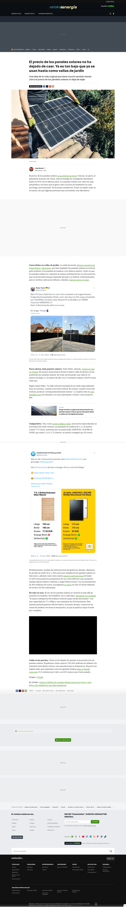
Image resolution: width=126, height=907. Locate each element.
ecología (71, 691)
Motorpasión (76, 867)
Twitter (110, 14)
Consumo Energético (45, 13)
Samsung (33, 826)
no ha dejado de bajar (67, 175)
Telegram (90, 836)
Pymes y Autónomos (106, 870)
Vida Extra (30, 870)
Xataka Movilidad (52, 823)
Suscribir (95, 822)
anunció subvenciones (73, 576)
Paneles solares (49, 691)
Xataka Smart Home (16, 875)
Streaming (15, 820)
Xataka (14, 867)
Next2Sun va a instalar (86, 595)
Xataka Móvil (15, 870)
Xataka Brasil (15, 893)
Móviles (14, 823)
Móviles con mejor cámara (76, 807)
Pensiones (63, 49)
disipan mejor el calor (79, 280)
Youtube (83, 836)
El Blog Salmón (107, 867)
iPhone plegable (45, 807)
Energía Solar (61, 691)
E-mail (53, 86)
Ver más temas (17, 837)
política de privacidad (89, 825)
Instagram (86, 836)
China (34, 49)
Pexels (40, 677)
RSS (94, 836)
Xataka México (16, 890)
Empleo (32, 830)
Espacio (49, 820)
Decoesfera (91, 870)
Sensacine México (47, 890)
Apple (13, 826)
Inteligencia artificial (53, 826)
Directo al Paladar (62, 867)
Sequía (55, 49)
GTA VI (78, 49)
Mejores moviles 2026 (31, 807)
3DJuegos (30, 867)
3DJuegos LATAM (32, 890)
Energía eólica (30, 13)
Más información (77, 905)
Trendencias (91, 867)
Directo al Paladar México (62, 891)
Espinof (44, 870)
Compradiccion (92, 872)
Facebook (113, 14)
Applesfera (15, 872)
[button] (40, 168)
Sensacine (45, 867)
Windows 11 (50, 830)
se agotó (67, 584)
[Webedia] (110, 1)
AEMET (28, 49)
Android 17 (55, 807)
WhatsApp (72, 836)
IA (88, 49)
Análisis (32, 820)
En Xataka (61, 407)
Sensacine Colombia (45, 893)
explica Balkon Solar (61, 423)
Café (84, 49)
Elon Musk (41, 49)
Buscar (111, 851)
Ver (64, 740)
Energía (63, 7)
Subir (109, 858)
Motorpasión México (76, 891)
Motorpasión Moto (77, 870)
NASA (48, 49)
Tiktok (105, 836)
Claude (63, 807)
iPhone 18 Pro (90, 807)
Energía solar (16, 13)
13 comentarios (36, 86)
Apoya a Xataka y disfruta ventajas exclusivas (95, 843)
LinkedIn (101, 836)
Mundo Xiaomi (16, 879)
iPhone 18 (71, 49)
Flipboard (50, 86)
